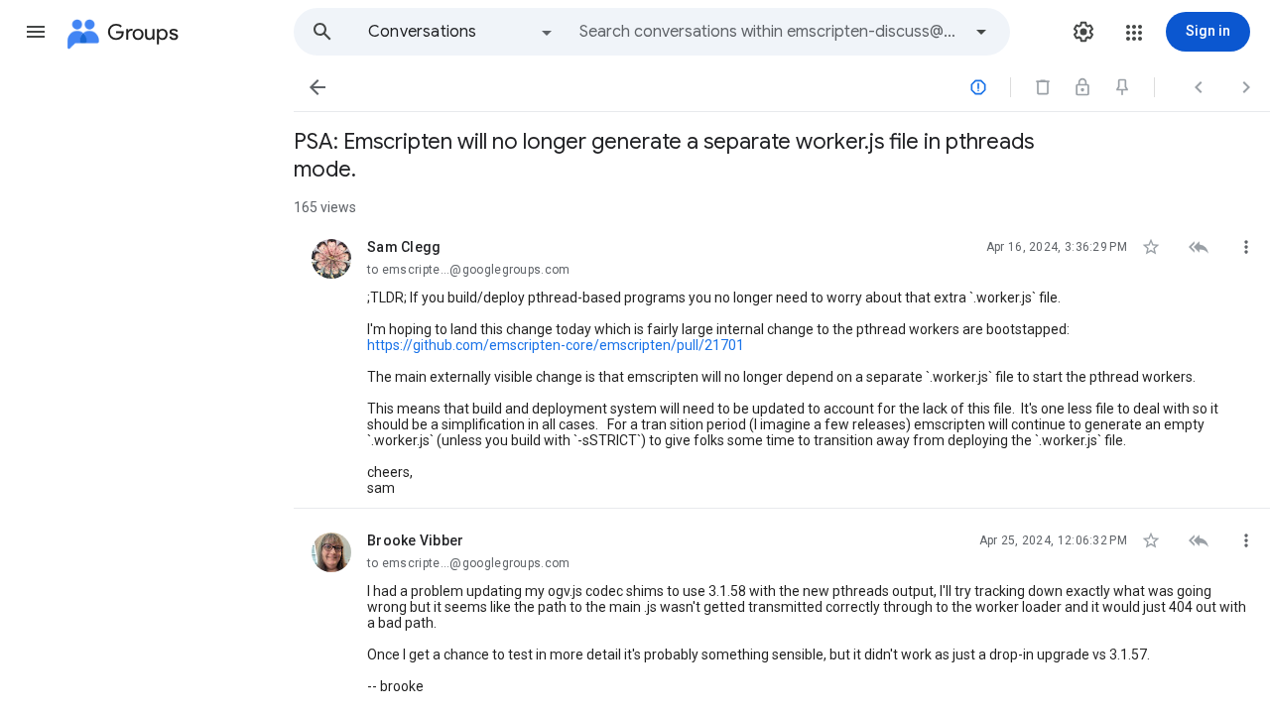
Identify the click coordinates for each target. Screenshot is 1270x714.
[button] (36, 32)
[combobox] (769, 32)
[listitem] (782, 362)
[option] (461, 32)
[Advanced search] (981, 32)
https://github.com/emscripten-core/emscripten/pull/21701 (555, 345)
